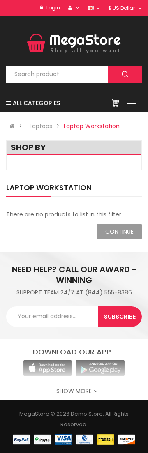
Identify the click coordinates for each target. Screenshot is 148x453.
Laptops (41, 126)
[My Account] (76, 7)
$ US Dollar (122, 8)
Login (53, 7)
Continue (119, 232)
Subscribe (120, 317)
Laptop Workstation (92, 126)
